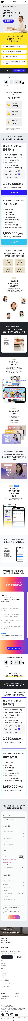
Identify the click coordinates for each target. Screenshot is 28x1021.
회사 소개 (3, 963)
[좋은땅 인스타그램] (7, 1014)
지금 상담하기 (14, 192)
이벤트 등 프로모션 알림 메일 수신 (12, 911)
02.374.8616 (7, 957)
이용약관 (17, 993)
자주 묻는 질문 (4, 973)
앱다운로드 (3, 998)
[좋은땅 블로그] (11, 1014)
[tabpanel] (14, 866)
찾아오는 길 (3, 965)
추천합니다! (4, 631)
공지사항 (3, 971)
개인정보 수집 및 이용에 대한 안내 (12, 907)
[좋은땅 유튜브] (16, 1014)
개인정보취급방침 (5, 996)
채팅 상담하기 (3, 975)
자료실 (2, 977)
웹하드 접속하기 (7, 986)
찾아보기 (20, 856)
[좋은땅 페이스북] (2, 1014)
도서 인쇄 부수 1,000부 (12, 177)
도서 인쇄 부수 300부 (13, 171)
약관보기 (6, 909)
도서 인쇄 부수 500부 (13, 174)
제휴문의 (17, 996)
